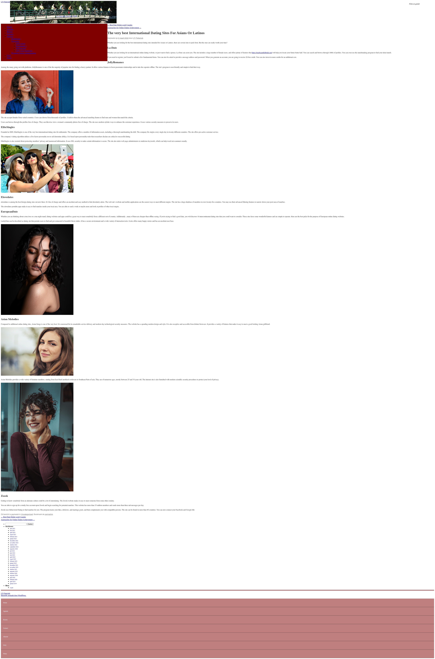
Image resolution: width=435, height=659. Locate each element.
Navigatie (15, 41)
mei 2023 (12, 530)
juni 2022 (12, 553)
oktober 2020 (13, 573)
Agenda (10, 29)
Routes (9, 32)
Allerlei (10, 36)
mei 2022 (12, 555)
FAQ (9, 55)
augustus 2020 (14, 575)
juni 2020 (12, 577)
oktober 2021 (13, 569)
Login (11, 587)
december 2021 (14, 565)
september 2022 (14, 547)
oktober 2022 (13, 545)
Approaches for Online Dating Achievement (124, 28)
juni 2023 (12, 528)
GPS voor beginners (24, 51)
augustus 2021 (14, 571)
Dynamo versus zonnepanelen (23, 53)
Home (9, 27)
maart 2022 (13, 559)
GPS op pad (21, 48)
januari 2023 (13, 538)
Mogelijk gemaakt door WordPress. (13, 595)
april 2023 (12, 532)
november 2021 (14, 567)
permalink (49, 514)
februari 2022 (13, 561)
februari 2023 (13, 536)
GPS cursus (20, 43)
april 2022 (12, 557)
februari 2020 (13, 579)
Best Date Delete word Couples (119, 25)
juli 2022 (12, 551)
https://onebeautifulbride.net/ (262, 52)
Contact (10, 34)
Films (9, 58)
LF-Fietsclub (5, 2)
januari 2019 (13, 583)
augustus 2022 (14, 549)
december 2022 (14, 541)
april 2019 (12, 581)
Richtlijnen (15, 39)
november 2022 (14, 543)
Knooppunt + (21, 46)
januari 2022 (13, 563)
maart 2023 (13, 534)
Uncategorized (27, 514)
